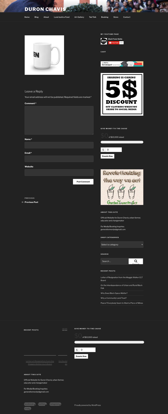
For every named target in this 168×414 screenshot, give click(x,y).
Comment (30, 103)
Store (115, 17)
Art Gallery (79, 17)
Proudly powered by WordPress (87, 405)
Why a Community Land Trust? (114, 298)
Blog (37, 17)
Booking (104, 17)
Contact (126, 17)
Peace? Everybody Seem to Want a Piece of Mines (122, 303)
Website (29, 166)
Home (27, 17)
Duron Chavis (45, 9)
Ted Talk (92, 17)
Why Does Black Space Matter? (114, 293)
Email (28, 153)
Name (28, 139)
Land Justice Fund (61, 17)
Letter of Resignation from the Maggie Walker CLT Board (40, 362)
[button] (66, 329)
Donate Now (107, 156)
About (46, 17)
